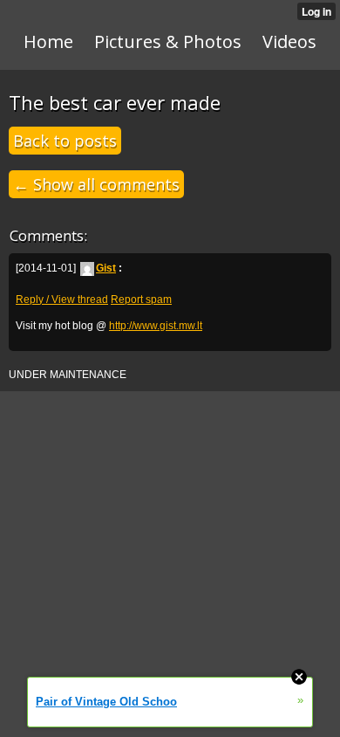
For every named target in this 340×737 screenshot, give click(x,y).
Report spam (141, 299)
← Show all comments (96, 184)
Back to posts (65, 140)
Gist (106, 268)
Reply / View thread (62, 299)
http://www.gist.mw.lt (155, 326)
